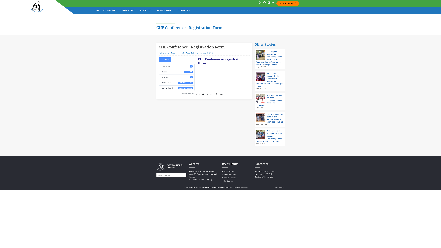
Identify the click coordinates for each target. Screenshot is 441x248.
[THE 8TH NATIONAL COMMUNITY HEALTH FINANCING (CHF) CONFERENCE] (260, 117)
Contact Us (184, 10)
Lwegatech (244, 187)
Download (165, 60)
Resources (145, 10)
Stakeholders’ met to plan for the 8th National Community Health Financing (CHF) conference (269, 136)
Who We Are (109, 10)
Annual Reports (230, 178)
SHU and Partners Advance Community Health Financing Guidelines (269, 100)
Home (96, 10)
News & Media (164, 10)
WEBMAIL (281, 187)
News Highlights (230, 174)
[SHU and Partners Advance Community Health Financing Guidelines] (260, 98)
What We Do (127, 10)
